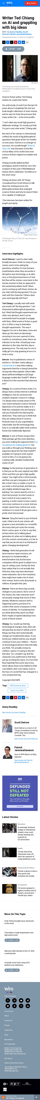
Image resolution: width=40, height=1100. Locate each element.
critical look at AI (9, 365)
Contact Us (8, 1020)
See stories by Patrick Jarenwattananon (23, 761)
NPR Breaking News (18, 686)
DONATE (32, 3)
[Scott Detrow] (7, 725)
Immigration (22, 885)
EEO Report (8, 1058)
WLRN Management (11, 1071)
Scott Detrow (21, 722)
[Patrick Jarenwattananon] (7, 752)
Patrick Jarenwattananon (20, 34)
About (6, 1016)
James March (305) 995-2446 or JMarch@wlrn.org (15, 1068)
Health (20, 848)
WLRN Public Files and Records (15, 1054)
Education (21, 824)
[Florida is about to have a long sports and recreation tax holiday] (9, 872)
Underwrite (8, 1030)
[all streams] (37, 1097)
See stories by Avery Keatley (14, 712)
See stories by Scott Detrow (26, 739)
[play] (3, 1097)
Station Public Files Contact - (14, 1063)
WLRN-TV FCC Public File (12, 1048)
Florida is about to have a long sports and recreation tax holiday (27, 873)
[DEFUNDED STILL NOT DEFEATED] (20, 793)
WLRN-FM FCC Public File (13, 1050)
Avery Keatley (16, 32)
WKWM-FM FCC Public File (13, 1051)
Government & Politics (26, 868)
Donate (7, 1025)
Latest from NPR (17, 690)
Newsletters (8, 1039)
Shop (6, 1035)
